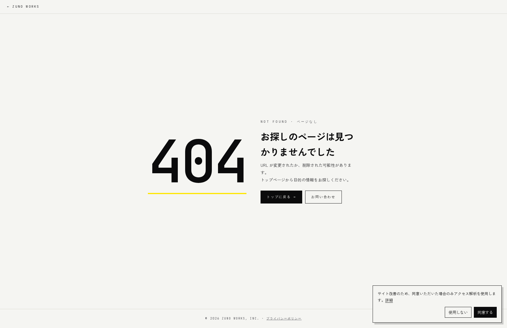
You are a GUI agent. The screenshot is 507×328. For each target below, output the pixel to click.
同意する (485, 312)
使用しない (458, 312)
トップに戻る (281, 197)
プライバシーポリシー (284, 318)
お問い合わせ (323, 197)
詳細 (389, 300)
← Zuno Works (23, 6)
